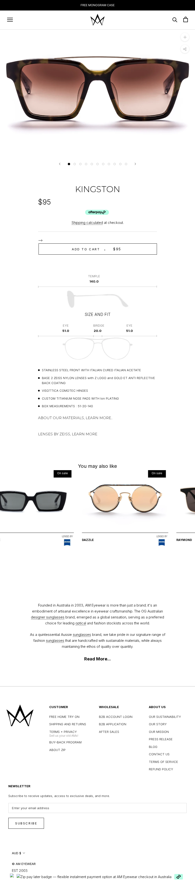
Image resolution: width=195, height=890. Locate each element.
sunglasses (82, 634)
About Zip (57, 750)
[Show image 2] (74, 164)
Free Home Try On (64, 717)
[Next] (135, 164)
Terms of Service (163, 762)
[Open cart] (185, 19)
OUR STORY (158, 724)
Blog (153, 747)
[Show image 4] (86, 164)
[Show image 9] (114, 164)
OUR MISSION (159, 732)
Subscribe (26, 823)
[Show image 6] (97, 164)
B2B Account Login (115, 717)
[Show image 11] (126, 164)
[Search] (174, 19)
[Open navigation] (10, 19)
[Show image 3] (80, 164)
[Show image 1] (69, 164)
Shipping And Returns (67, 724)
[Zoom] (185, 37)
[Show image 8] (109, 164)
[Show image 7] (103, 164)
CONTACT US (159, 754)
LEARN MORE (84, 434)
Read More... (97, 658)
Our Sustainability (165, 717)
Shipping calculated (87, 222)
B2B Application (112, 724)
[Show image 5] (92, 164)
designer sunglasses (47, 617)
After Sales (109, 732)
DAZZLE (74, 540)
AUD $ (16, 853)
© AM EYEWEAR (24, 864)
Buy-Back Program (65, 742)
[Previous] (59, 164)
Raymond (170, 540)
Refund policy (161, 769)
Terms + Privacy (63, 732)
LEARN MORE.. (99, 418)
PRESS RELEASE (161, 739)
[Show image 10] (120, 164)
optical (80, 623)
